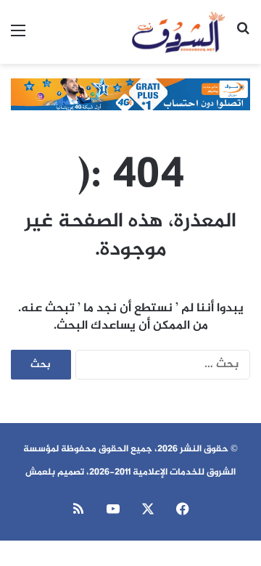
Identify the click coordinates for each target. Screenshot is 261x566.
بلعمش (40, 472)
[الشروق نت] (178, 32)
